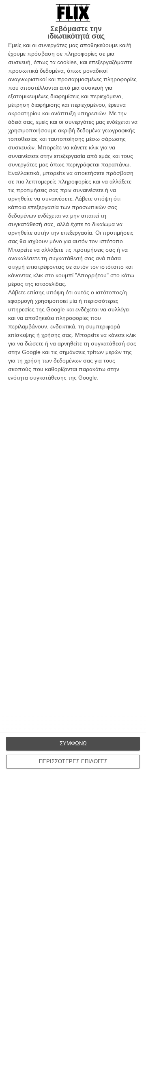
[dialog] (73, 545)
